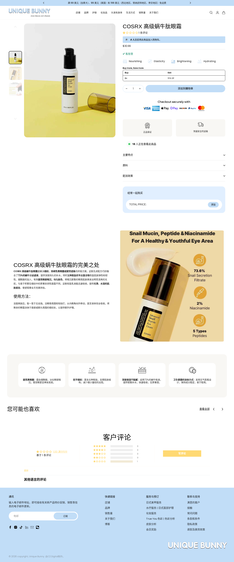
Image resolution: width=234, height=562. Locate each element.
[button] (131, 33)
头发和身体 (116, 12)
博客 (107, 524)
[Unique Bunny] (29, 12)
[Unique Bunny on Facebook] (10, 528)
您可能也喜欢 (23, 409)
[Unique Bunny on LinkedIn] (26, 528)
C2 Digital (53, 556)
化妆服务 (151, 513)
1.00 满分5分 (60, 452)
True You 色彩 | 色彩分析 (160, 519)
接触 (189, 508)
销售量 (142, 12)
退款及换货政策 (196, 529)
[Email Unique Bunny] (32, 528)
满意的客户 (193, 502)
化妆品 (104, 12)
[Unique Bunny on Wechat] (37, 528)
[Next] (190, 2)
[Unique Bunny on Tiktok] (21, 528)
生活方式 (130, 12)
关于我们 (153, 12)
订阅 (65, 516)
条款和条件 (193, 519)
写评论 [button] (182, 453)
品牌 (86, 12)
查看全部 (204, 409)
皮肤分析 (151, 524)
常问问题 (192, 513)
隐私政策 (192, 524)
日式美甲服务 (153, 502)
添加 (213, 204)
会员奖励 (151, 529)
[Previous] (43, 2)
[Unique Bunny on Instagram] (15, 528)
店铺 (78, 12)
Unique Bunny (36, 556)
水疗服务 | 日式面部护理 (160, 508)
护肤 (94, 12)
